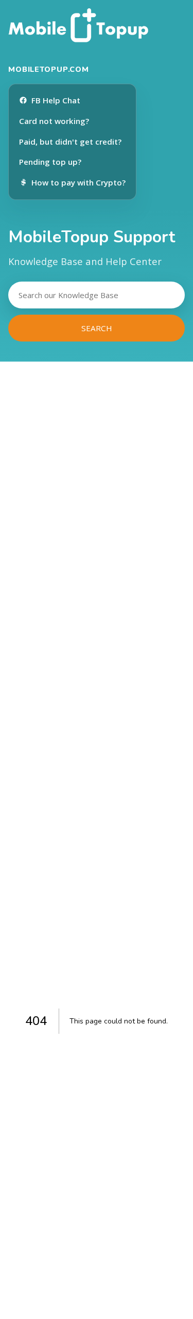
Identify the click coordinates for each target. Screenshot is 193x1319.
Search (96, 328)
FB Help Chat (55, 100)
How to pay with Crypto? (78, 182)
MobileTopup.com (48, 69)
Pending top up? (50, 162)
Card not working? (54, 121)
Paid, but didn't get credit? (70, 141)
